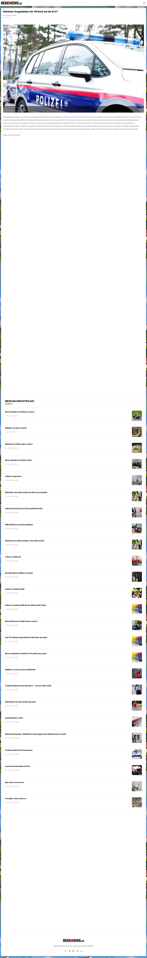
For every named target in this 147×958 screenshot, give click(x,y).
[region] (73, 198)
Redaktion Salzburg (11, 15)
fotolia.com (17, 110)
